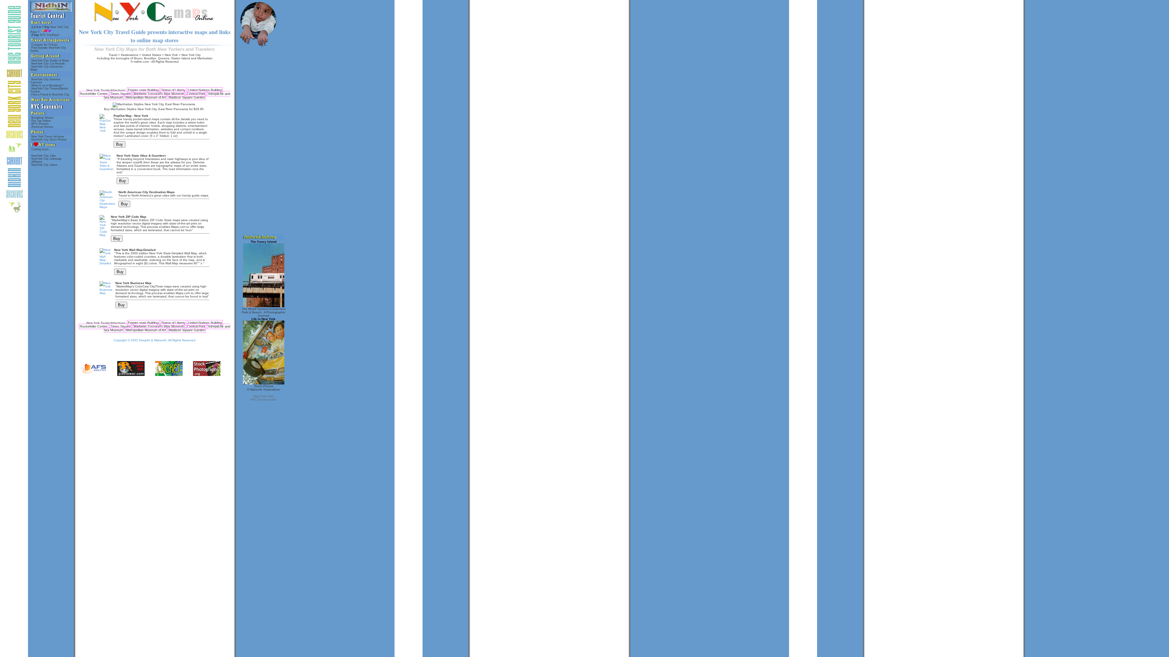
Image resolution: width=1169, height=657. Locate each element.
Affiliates (36, 161)
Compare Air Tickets (44, 44)
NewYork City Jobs (43, 155)
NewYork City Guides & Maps (50, 60)
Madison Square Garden (187, 97)
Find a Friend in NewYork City (50, 94)
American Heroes (42, 126)
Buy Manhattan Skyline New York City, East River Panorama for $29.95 (154, 109)
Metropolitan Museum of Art (146, 97)
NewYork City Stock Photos (49, 139)
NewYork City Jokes (44, 164)
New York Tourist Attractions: (106, 90)
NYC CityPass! (45, 34)
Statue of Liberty (173, 90)
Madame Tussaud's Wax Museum (159, 94)
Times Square (120, 94)
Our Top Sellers (41, 120)
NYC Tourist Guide (263, 399)
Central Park (196, 94)
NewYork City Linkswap (46, 158)
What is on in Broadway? (47, 85)
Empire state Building (143, 90)
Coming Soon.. (40, 149)
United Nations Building (205, 90)
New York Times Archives (47, 136)
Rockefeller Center (93, 94)
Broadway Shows (42, 117)
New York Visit (263, 396)
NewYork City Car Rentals (48, 63)
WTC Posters (40, 123)
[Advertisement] (154, 76)
